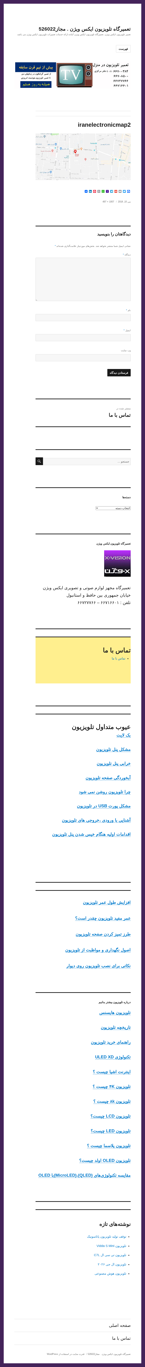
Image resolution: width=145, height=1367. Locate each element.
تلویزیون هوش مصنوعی (110, 1273)
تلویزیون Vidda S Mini (111, 1246)
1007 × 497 (108, 201)
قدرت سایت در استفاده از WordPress (65, 1354)
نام (128, 310)
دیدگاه (127, 254)
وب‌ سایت (126, 350)
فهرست (123, 48)
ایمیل (127, 330)
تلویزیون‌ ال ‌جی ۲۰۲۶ (112, 1264)
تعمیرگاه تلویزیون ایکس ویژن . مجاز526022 (85, 29)
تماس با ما (118, 658)
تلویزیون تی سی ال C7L (110, 1255)
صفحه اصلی (120, 1325)
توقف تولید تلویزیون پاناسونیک (106, 1236)
